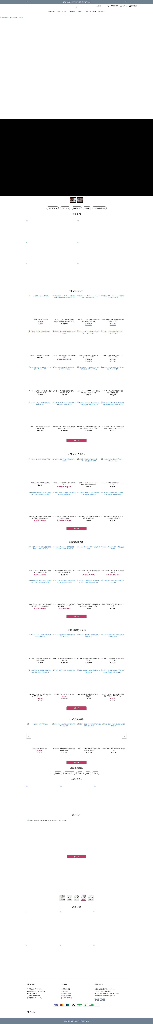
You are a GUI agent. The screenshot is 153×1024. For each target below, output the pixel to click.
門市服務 (51, 11)
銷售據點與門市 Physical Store (36, 991)
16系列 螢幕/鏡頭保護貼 (99, 208)
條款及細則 (67, 991)
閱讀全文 (76, 857)
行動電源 (80, 773)
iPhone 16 (86, 208)
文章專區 (100, 11)
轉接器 (87, 773)
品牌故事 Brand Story (33, 995)
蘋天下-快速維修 (67, 998)
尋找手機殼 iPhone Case (34, 989)
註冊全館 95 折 (90, 11)
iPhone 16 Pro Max (52, 208)
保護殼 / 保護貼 (61, 11)
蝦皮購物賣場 (66, 989)
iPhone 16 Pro (65, 208)
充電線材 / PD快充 (69, 773)
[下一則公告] (126, 2)
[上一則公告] (27, 2)
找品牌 (80, 11)
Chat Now (108, 991)
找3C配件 (72, 11)
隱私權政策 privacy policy (34, 998)
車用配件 (96, 773)
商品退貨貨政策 (67, 995)
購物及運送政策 (67, 993)
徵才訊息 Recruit (32, 993)
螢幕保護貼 (57, 773)
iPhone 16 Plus (76, 208)
